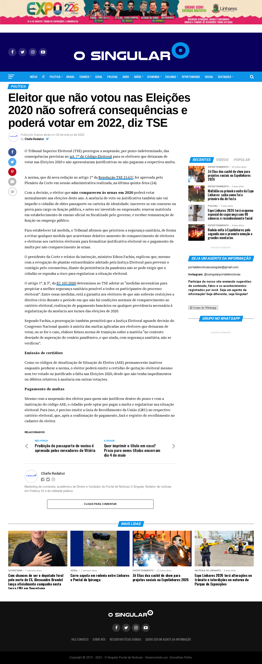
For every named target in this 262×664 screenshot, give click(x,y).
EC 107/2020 (66, 283)
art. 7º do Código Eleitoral (91, 156)
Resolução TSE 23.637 (115, 177)
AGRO (126, 76)
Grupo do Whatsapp (204, 307)
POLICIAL (112, 76)
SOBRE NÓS (99, 639)
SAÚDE (137, 76)
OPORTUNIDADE (191, 76)
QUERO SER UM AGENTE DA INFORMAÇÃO (168, 639)
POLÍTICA (55, 76)
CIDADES (84, 76)
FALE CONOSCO (79, 639)
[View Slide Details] (131, 12)
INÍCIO (33, 76)
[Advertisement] (221, 360)
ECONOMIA (153, 76)
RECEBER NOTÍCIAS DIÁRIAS (125, 639)
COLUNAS (170, 76)
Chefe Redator (34, 139)
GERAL (98, 76)
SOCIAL (209, 76)
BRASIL (70, 76)
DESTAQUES (224, 76)
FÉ (43, 76)
